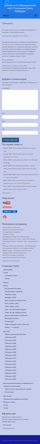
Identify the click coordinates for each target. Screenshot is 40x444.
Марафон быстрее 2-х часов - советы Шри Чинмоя (19, 239)
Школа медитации (7, 59)
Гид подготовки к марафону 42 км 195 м (15, 36)
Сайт (3, 129)
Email (3, 121)
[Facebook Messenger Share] (22, 75)
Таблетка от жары (8, 234)
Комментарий (6, 88)
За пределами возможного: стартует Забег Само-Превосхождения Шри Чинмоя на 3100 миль (19, 168)
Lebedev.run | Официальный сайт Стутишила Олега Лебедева (20, 8)
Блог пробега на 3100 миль (11, 227)
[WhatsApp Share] (18, 75)
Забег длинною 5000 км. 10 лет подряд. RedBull (18, 248)
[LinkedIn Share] (13, 75)
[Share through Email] (27, 75)
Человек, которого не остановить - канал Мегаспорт (19, 246)
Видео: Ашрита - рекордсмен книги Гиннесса (17, 250)
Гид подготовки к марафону (11, 232)
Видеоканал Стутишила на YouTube (14, 257)
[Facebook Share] (4, 75)
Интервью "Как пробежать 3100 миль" (15, 253)
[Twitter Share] (8, 75)
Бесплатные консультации (11, 261)
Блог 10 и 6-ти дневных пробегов (13, 255)
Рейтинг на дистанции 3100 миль (13, 229)
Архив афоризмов (8, 428)
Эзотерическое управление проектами (14, 65)
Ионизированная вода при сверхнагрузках (16, 236)
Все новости (6, 193)
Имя (3, 113)
